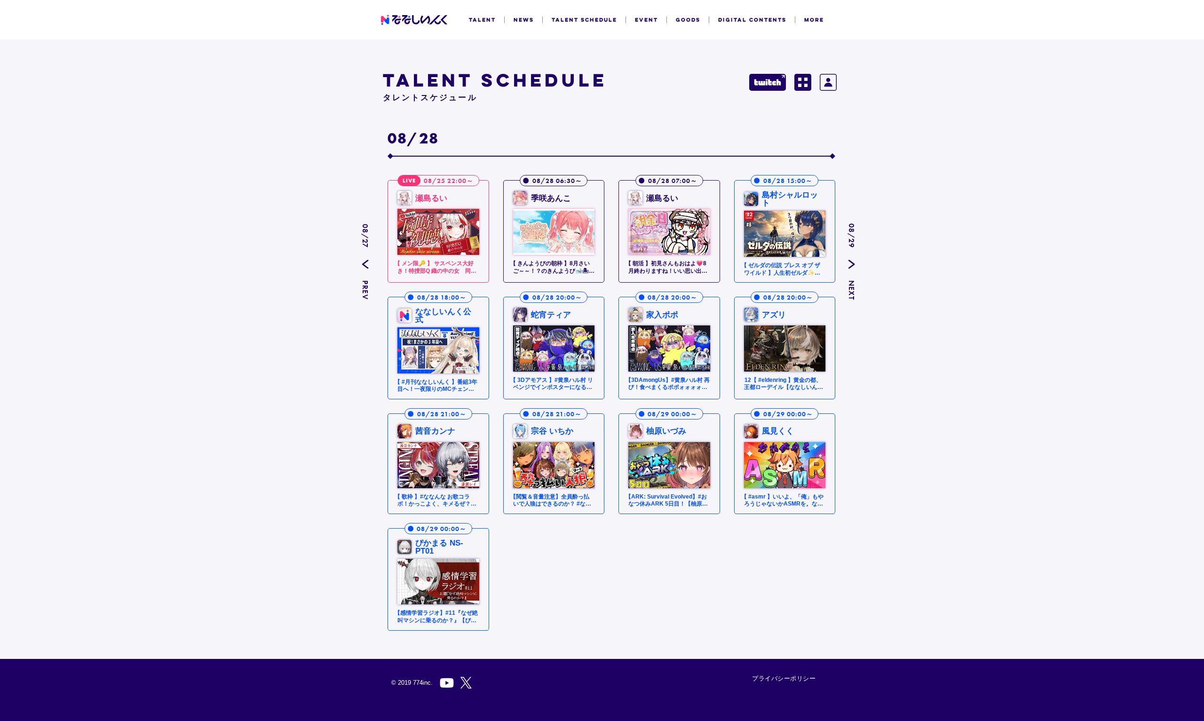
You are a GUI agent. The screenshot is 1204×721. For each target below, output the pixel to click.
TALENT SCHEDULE (584, 19)
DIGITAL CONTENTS (752, 19)
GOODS (688, 19)
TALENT (482, 19)
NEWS (524, 19)
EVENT (646, 19)
